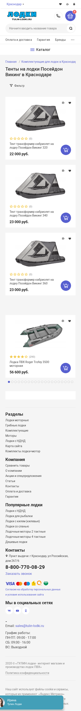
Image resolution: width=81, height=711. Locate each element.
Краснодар (14, 4)
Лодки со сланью (17, 526)
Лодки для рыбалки (19, 516)
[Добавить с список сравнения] (63, 102)
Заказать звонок (18, 574)
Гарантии (11, 496)
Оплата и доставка (18, 39)
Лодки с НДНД (15, 441)
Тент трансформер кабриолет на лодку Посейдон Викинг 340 (32, 213)
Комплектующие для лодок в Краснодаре (49, 61)
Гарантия (43, 39)
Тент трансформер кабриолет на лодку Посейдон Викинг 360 (32, 281)
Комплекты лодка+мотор (22, 451)
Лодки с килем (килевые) (22, 521)
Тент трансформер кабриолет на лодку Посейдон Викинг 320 (32, 145)
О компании (13, 470)
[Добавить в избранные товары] (69, 102)
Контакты (12, 486)
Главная (11, 61)
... (73, 38)
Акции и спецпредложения (23, 476)
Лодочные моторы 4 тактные (25, 536)
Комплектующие (16, 430)
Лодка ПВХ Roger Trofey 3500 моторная (29, 363)
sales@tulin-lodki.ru (29, 626)
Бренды (60, 39)
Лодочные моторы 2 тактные (25, 531)
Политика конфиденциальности (27, 673)
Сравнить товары (17, 465)
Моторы (11, 435)
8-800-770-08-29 (58, 16)
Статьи (10, 481)
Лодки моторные (17, 420)
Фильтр (19, 85)
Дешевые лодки (16, 542)
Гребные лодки (15, 425)
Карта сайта (13, 446)
